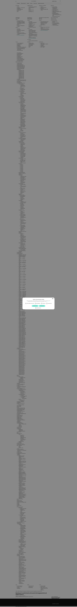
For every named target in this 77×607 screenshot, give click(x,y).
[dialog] (38, 303)
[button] (38, 307)
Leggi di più (48, 301)
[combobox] (52, 298)
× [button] (53, 298)
